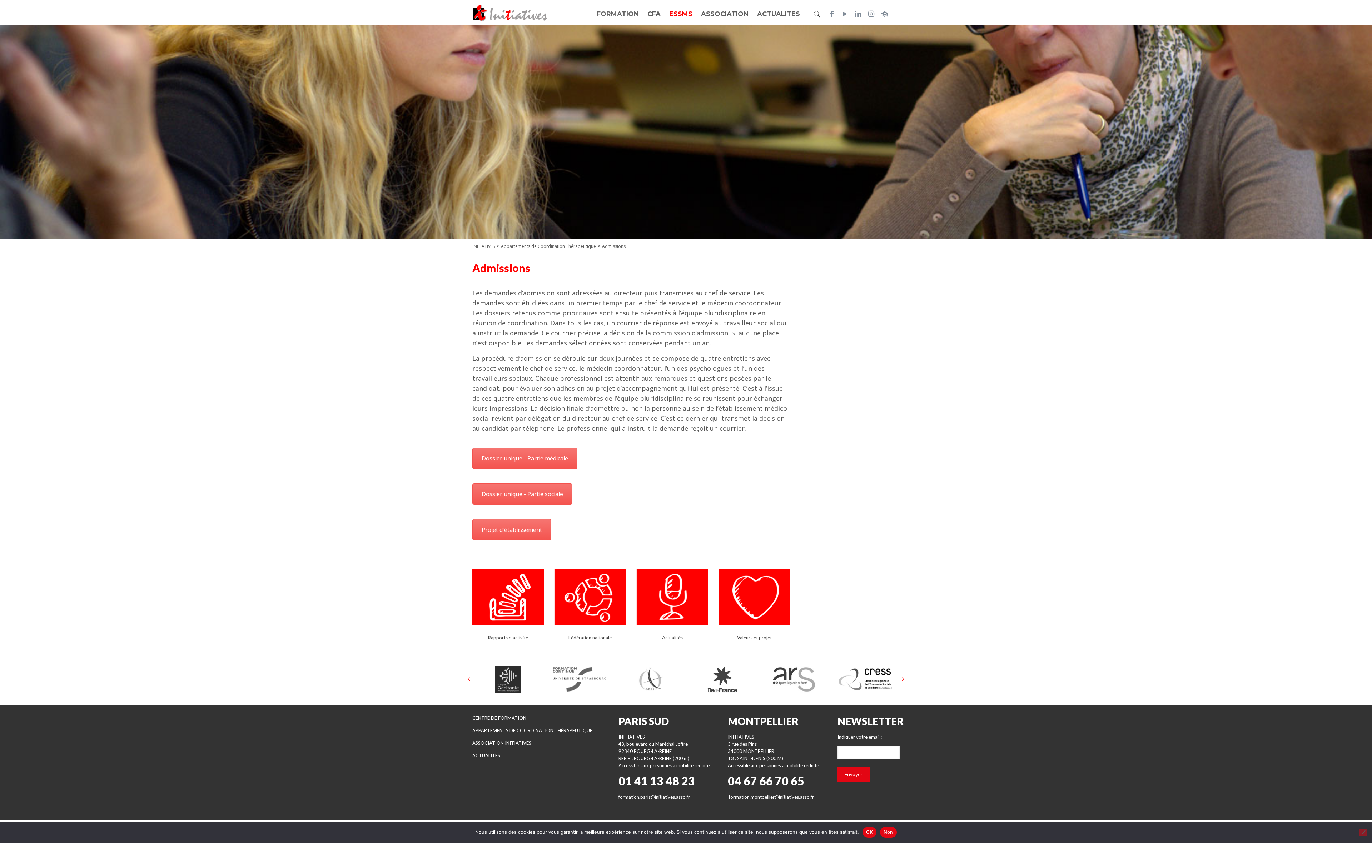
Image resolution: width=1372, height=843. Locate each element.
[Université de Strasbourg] (579, 679)
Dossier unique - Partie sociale (522, 494)
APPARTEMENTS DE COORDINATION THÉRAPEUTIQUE (532, 730)
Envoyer (854, 774)
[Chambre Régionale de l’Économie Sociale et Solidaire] (865, 679)
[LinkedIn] (858, 14)
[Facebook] (832, 14)
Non (888, 832)
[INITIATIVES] (510, 12)
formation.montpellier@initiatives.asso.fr (771, 797)
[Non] (1363, 832)
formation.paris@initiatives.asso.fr (654, 797)
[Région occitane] (508, 679)
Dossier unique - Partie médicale (525, 458)
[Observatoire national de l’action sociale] (651, 679)
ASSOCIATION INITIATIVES (501, 743)
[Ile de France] (722, 679)
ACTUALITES (486, 755)
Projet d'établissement (512, 530)
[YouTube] (845, 14)
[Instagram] (871, 14)
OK (869, 832)
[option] (508, 679)
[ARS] (794, 679)
